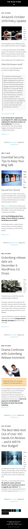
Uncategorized (14, 144)
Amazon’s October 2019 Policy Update (13, 19)
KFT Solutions (16, 527)
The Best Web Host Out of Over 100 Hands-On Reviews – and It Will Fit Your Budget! (13, 438)
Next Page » (5, 513)
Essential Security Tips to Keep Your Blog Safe (12, 161)
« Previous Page (6, 510)
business (6, 206)
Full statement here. (6, 114)
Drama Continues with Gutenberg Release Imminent (13, 353)
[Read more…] (5, 134)
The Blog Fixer (14, 1)
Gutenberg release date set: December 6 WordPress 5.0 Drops (13, 265)
